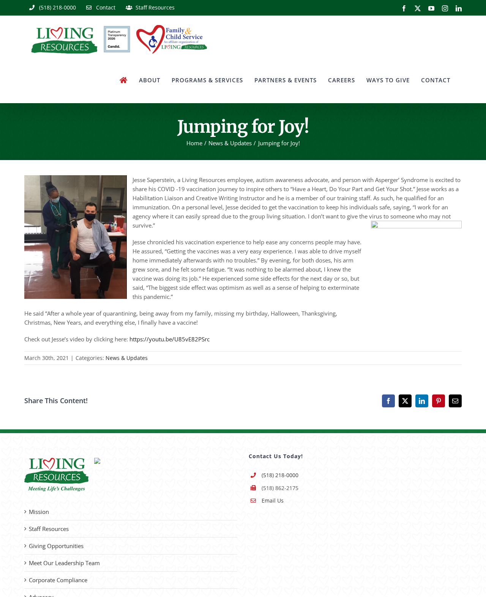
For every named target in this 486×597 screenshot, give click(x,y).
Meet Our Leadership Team (64, 563)
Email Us (273, 500)
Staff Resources (49, 529)
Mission (39, 511)
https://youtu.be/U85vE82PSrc (169, 339)
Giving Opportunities (56, 546)
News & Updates (127, 357)
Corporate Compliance (58, 580)
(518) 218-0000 (280, 475)
